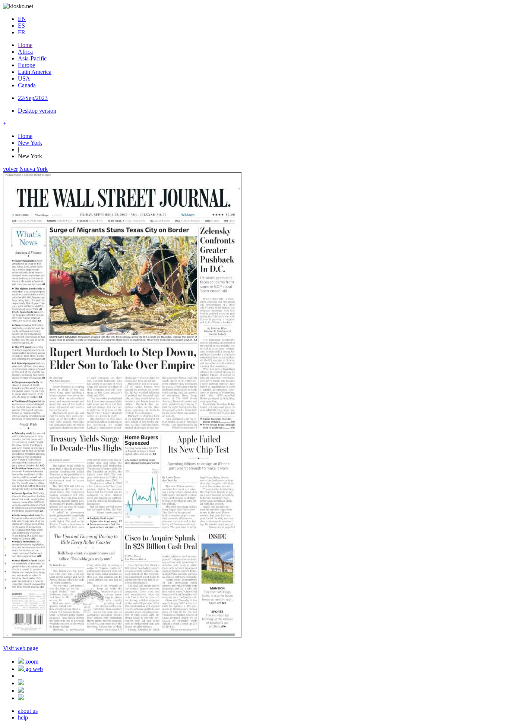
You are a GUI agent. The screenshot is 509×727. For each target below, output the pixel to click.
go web (33, 669)
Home (25, 45)
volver (10, 169)
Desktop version (37, 110)
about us (28, 711)
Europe (26, 65)
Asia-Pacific (32, 58)
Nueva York (33, 169)
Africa (25, 51)
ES (21, 25)
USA (24, 78)
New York (30, 143)
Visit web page (20, 648)
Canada (27, 85)
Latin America (34, 72)
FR (21, 32)
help (23, 717)
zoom (31, 661)
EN (22, 19)
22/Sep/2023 (33, 98)
